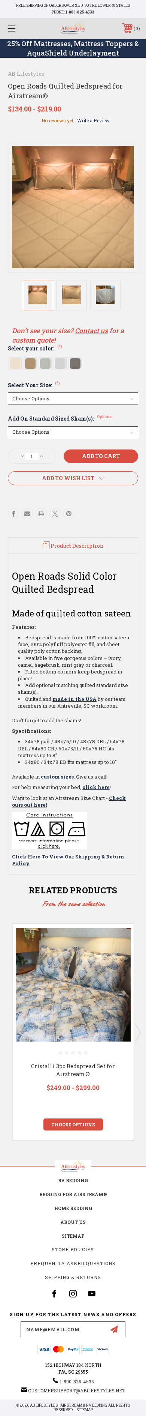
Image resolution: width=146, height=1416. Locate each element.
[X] (55, 513)
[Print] (41, 513)
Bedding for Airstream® (73, 1194)
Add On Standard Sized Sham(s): (60, 418)
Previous (8, 1032)
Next (137, 1032)
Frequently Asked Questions (73, 1263)
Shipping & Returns (73, 1277)
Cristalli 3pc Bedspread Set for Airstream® (73, 1070)
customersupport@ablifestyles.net (76, 1390)
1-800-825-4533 (79, 12)
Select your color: (35, 348)
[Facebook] (13, 513)
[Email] (27, 513)
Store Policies (73, 1249)
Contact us (91, 330)
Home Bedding (73, 1208)
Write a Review (93, 120)
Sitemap (73, 1236)
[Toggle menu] (21, 28)
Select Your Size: (34, 385)
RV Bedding (73, 1180)
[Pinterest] (68, 513)
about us (73, 1222)
